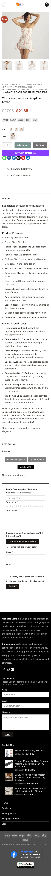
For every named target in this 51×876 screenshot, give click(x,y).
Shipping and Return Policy (27, 844)
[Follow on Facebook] (4, 669)
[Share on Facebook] (9, 158)
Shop (15, 84)
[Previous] (6, 35)
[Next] (44, 35)
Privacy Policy (8, 844)
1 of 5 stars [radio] (6, 506)
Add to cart (23, 145)
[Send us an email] (12, 669)
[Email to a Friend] (18, 158)
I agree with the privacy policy (23, 547)
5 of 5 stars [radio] (37, 506)
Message (6, 712)
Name (9, 552)
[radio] (11, 129)
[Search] (47, 4)
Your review (12, 510)
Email (9, 564)
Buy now (40, 145)
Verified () (38, 459)
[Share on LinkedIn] (28, 158)
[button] (4, 4)
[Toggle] (8, 169)
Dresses (24, 89)
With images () (17, 459)
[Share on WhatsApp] (4, 158)
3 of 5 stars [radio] (18, 506)
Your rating (12, 502)
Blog (41, 844)
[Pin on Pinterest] (23, 158)
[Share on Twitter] (14, 158)
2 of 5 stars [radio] (11, 506)
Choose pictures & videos (23, 541)
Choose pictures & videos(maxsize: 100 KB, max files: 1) (24, 534)
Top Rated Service (30, 854)
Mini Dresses (40, 89)
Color (4, 136)
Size (3, 129)
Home (5, 84)
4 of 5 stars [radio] (26, 506)
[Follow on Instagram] (8, 669)
